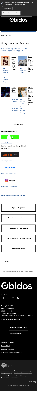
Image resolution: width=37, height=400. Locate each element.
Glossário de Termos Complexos (23, 373)
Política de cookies (19, 4)
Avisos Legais (24, 376)
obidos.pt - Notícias (7, 343)
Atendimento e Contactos (18, 327)
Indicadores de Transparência (9, 378)
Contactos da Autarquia (25, 371)
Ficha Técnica (14, 371)
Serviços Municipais (6, 373)
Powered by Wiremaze (32, 382)
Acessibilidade (5, 376)
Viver (10, 35)
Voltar (7, 261)
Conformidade (14, 376)
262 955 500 (17, 314)
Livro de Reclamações (7, 365)
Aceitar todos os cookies (11, 13)
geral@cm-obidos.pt (13, 320)
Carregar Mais (18, 124)
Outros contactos (15, 333)
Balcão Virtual (5, 346)
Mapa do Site (5, 371)
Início (2, 35)
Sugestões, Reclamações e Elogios (11, 352)
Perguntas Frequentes (7, 349)
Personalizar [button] (7, 8)
